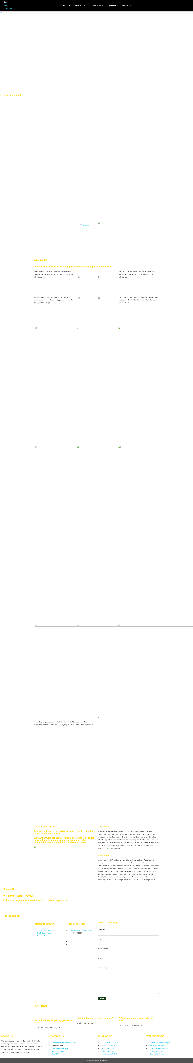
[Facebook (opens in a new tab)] (183, 5)
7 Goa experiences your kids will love (136, 1019)
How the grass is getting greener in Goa (54, 1021)
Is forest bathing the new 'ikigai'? (95, 1018)
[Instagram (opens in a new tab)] (188, 5)
